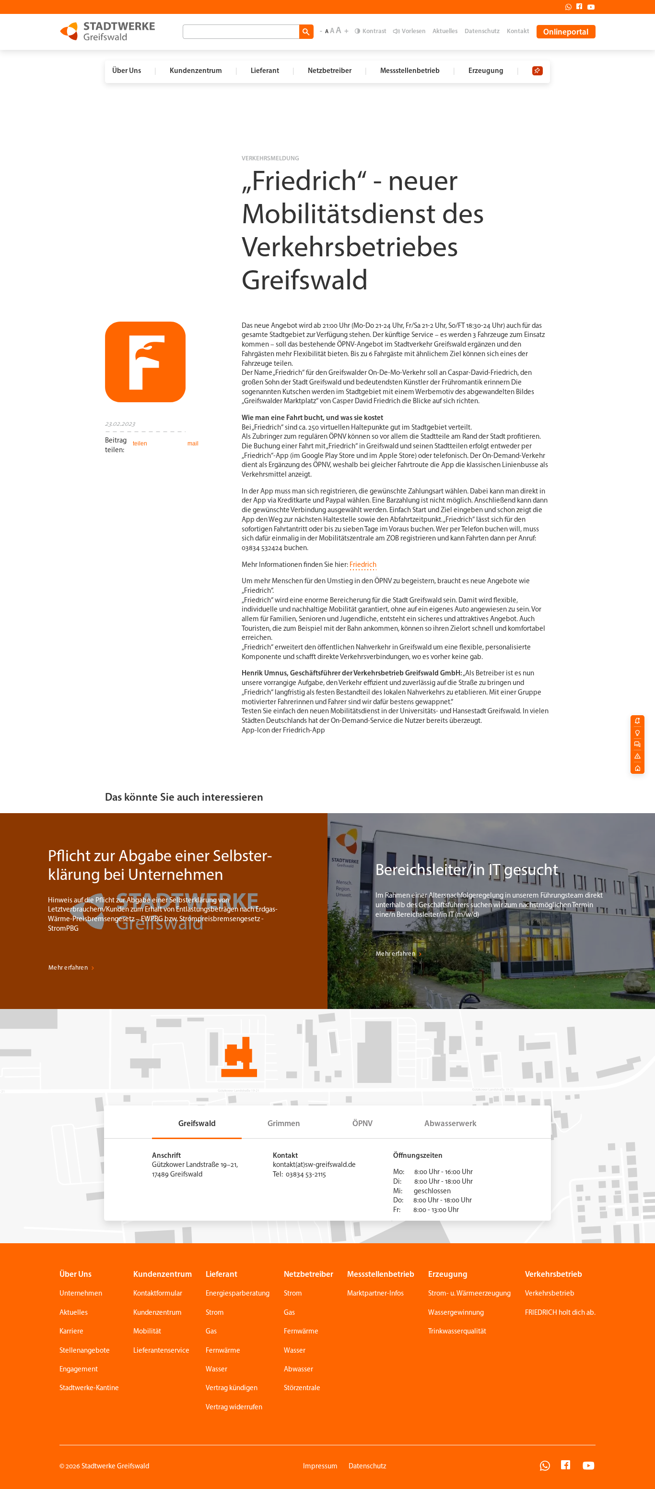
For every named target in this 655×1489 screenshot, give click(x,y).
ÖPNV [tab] (362, 1124)
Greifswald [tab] (197, 1124)
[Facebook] (577, 7)
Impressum (320, 1466)
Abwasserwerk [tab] (450, 1124)
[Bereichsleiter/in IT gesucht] (491, 911)
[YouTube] (589, 1467)
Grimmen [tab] (284, 1124)
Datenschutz (482, 31)
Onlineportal (565, 32)
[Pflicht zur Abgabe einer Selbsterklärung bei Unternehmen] (164, 911)
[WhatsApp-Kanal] (545, 1467)
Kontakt (518, 31)
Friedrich (363, 565)
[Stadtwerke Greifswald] (107, 31)
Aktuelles (445, 31)
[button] (139, 443)
